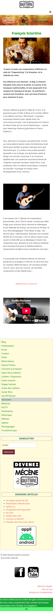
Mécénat (5, 403)
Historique (6, 415)
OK (26, 609)
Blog (3, 342)
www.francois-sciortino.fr (26, 283)
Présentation (7, 345)
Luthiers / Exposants (11, 376)
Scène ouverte (8, 380)
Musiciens (6, 399)
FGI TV (4, 407)
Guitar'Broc (7, 392)
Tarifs (4, 357)
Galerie (4, 422)
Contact (5, 353)
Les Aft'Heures (8, 395)
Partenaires (7, 411)
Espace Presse (8, 365)
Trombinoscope (9, 430)
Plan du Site (47, 589)
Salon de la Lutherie (11, 372)
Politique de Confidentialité (40, 592)
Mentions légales (45, 586)
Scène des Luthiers (10, 388)
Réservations (7, 361)
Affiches (5, 418)
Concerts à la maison (11, 368)
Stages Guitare (8, 384)
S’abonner (9, 452)
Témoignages (8, 426)
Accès (4, 349)
